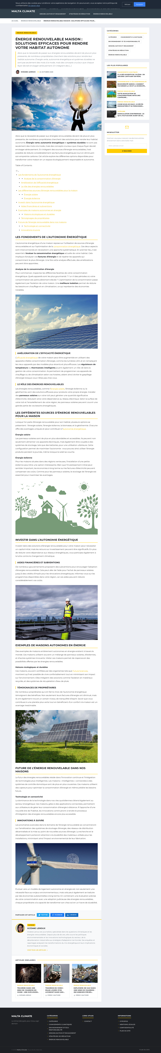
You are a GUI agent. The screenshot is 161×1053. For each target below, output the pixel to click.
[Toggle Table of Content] (17, 171)
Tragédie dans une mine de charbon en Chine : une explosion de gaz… (27, 991)
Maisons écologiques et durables (39, 214)
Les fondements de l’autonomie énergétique (39, 175)
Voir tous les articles (36, 950)
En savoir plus (34, 5)
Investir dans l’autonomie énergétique (36, 202)
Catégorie (112, 37)
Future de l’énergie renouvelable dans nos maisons (42, 222)
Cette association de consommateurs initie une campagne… (129, 95)
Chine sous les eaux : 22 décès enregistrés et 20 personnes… (131, 105)
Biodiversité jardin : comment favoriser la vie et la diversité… (132, 85)
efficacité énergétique (27, 358)
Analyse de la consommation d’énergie (42, 179)
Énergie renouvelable (31, 21)
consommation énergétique (66, 246)
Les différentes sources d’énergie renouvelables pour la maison (48, 190)
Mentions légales (127, 1024)
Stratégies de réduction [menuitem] (79, 14)
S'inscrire (127, 151)
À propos (124, 1021)
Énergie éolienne (32, 198)
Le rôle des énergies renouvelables (37, 186)
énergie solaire (57, 389)
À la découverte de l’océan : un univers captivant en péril (131, 75)
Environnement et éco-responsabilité (124, 41)
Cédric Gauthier (53, 995)
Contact (88, 1021)
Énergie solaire (31, 194)
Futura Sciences (80, 671)
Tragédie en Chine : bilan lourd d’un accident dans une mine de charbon (54, 991)
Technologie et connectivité (37, 226)
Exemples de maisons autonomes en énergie (39, 210)
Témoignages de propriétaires (35, 218)
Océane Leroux (36, 928)
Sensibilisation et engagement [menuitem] (53, 14)
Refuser (127, 4)
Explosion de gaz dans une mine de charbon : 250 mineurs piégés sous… (85, 991)
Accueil (15, 21)
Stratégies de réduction (118, 50)
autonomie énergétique (74, 429)
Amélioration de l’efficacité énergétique (39, 183)
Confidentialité (127, 1028)
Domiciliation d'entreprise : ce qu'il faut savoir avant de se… (131, 114)
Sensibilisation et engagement (121, 46)
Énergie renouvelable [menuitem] (102, 14)
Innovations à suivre (30, 230)
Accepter (139, 4)
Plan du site (125, 1031)
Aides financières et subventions (36, 206)
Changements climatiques (131, 37)
